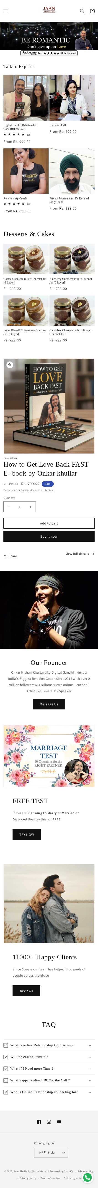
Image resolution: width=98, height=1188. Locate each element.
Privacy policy (27, 1178)
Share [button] (13, 556)
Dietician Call (57, 125)
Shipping (23, 490)
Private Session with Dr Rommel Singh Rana (69, 200)
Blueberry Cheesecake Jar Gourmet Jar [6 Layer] (70, 280)
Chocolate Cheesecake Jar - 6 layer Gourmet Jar (70, 332)
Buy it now (49, 536)
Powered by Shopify (61, 1171)
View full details (77, 554)
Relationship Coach (15, 198)
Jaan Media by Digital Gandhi (31, 1171)
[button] (6, 11)
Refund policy (85, 1171)
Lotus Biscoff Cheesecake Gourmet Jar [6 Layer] (24, 332)
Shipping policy (73, 1178)
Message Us (49, 704)
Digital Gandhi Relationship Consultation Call (20, 127)
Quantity (9, 498)
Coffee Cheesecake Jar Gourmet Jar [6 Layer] (24, 280)
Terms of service (50, 1178)
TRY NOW (26, 834)
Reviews (26, 991)
